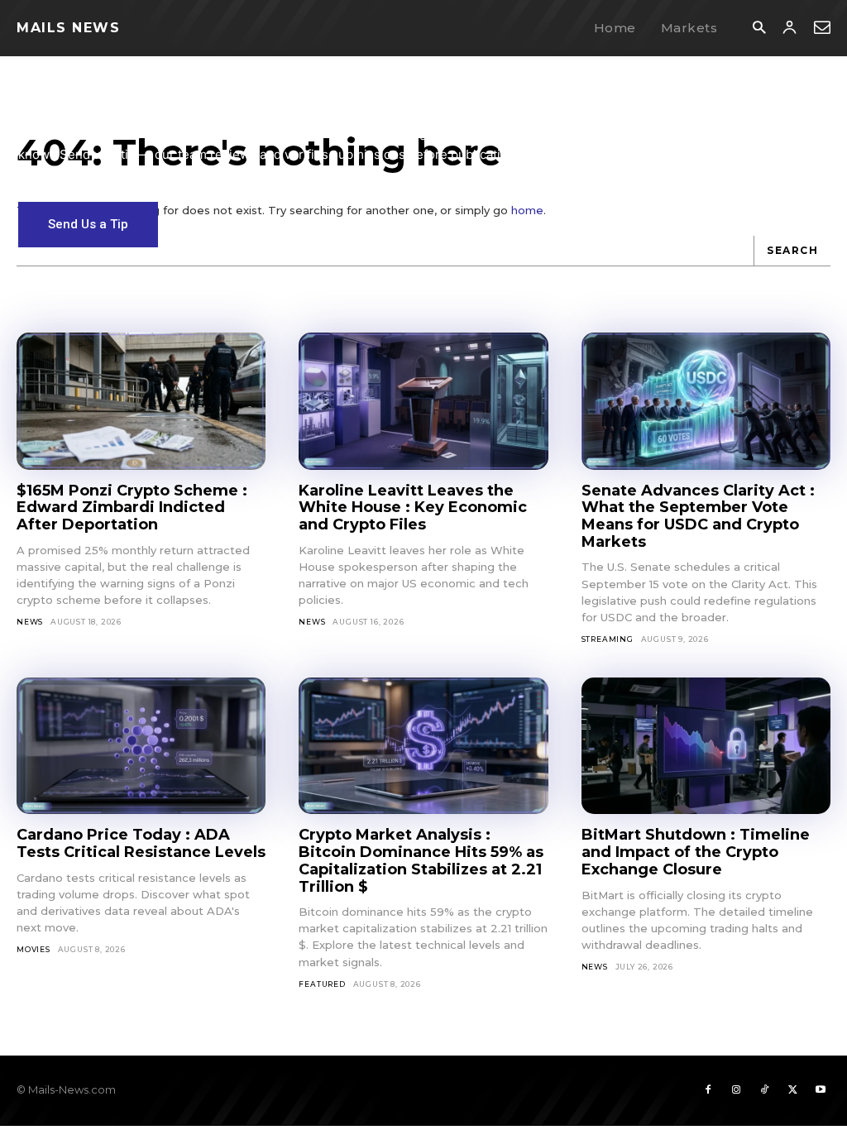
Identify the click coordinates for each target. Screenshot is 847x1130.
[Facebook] (708, 1090)
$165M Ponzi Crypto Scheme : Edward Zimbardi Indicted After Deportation (132, 507)
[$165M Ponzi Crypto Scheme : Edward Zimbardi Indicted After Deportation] (141, 401)
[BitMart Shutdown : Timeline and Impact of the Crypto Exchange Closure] (705, 746)
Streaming (607, 639)
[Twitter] (792, 1090)
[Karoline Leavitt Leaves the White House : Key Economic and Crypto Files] (423, 401)
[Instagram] (736, 1090)
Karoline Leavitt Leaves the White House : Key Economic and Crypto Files (413, 507)
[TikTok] (764, 1090)
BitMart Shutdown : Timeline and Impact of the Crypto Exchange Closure (695, 852)
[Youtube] (820, 1090)
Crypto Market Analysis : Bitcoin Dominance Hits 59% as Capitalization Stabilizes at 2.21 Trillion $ (421, 860)
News (30, 621)
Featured (322, 984)
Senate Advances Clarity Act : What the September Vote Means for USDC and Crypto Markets (698, 516)
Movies (33, 949)
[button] (759, 28)
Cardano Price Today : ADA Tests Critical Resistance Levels (141, 843)
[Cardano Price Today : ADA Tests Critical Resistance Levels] (141, 746)
